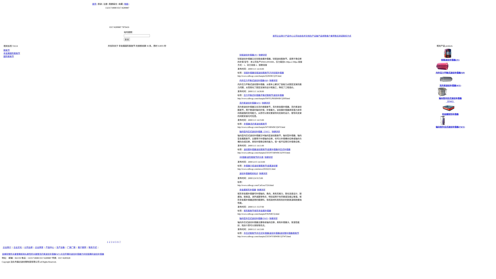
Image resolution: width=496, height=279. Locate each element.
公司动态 (297, 36)
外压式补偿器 (263, 233)
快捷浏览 (263, 55)
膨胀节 (6, 50)
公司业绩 (28, 247)
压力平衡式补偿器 (252, 95)
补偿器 (247, 124)
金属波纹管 (272, 166)
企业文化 (18, 247)
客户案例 (330, 36)
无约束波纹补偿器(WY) (250, 103)
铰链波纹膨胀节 (261, 73)
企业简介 (281, 36)
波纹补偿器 (278, 95)
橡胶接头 (23, 254)
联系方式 (347, 36)
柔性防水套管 (33, 254)
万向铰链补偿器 (276, 73)
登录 (100, 4)
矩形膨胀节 (249, 211)
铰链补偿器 (249, 73)
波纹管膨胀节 (260, 166)
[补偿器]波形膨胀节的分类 (251, 157)
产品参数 (322, 36)
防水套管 (14, 254)
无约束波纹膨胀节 (258, 124)
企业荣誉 (39, 247)
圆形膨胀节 (8, 56)
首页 (94, 4)
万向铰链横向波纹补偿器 (92, 254)
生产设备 (314, 36)
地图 (126, 4)
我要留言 (113, 4)
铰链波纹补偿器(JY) (248, 55)
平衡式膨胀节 (267, 95)
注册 (105, 4)
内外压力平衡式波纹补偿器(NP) (253, 80)
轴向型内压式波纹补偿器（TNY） (255, 132)
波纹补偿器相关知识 (248, 173)
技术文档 (306, 36)
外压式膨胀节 (250, 233)
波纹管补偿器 (250, 149)
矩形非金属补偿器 (262, 211)
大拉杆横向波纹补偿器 (71, 254)
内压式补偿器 (284, 149)
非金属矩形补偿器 (247, 190)
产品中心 (289, 36)
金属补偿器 (272, 149)
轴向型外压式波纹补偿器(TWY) (253, 218)
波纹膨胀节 (262, 149)
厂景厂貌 (71, 247)
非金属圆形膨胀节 (11, 53)
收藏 (121, 4)
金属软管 (6, 254)
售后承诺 (339, 36)
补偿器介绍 (249, 166)
